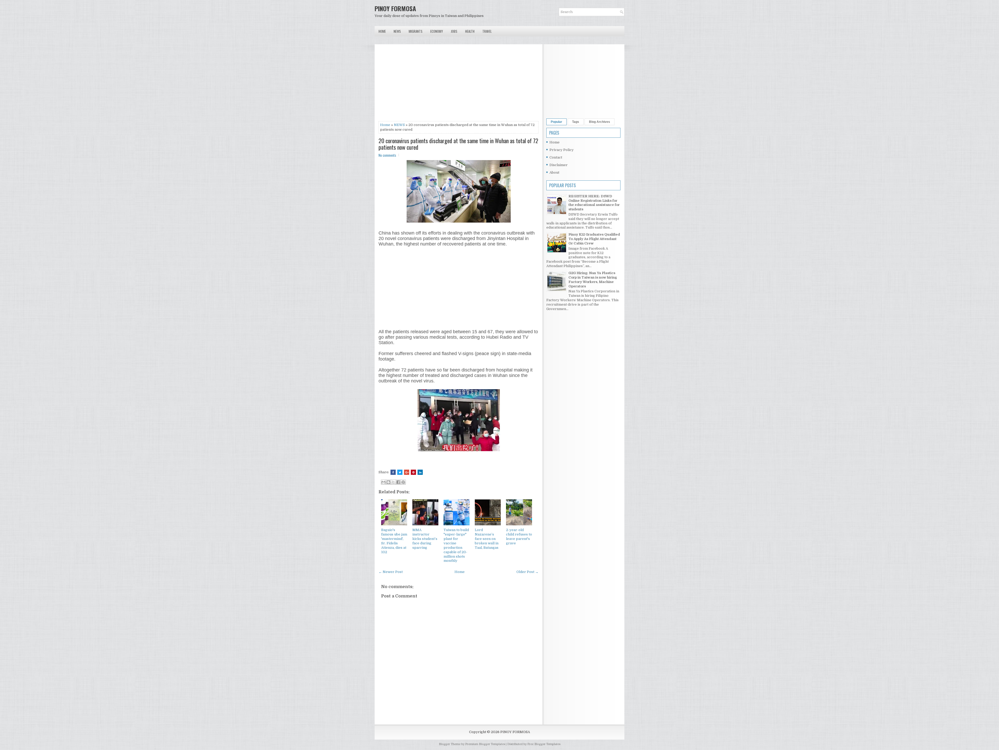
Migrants (415, 31)
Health (470, 31)
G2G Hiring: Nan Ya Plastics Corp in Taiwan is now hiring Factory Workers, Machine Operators (592, 279)
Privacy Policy (561, 150)
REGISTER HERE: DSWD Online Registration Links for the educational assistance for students (594, 202)
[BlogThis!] (388, 482)
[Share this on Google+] (406, 472)
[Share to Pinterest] (403, 482)
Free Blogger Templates (543, 744)
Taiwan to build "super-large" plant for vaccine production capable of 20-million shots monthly (456, 545)
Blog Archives (599, 122)
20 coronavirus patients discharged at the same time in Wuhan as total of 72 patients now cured (458, 143)
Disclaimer (558, 165)
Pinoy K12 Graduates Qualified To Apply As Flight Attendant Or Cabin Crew (594, 238)
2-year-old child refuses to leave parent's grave (519, 536)
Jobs (454, 31)
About (554, 172)
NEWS (399, 125)
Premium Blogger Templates (485, 744)
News (397, 31)
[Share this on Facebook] (393, 472)
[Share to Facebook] (398, 482)
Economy (436, 31)
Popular (556, 122)
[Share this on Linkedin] (420, 472)
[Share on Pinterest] (413, 472)
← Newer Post (391, 572)
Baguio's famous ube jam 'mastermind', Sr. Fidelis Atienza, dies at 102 (394, 541)
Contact (555, 157)
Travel (487, 31)
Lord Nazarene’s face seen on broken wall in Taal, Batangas (486, 539)
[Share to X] (393, 482)
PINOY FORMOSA (395, 8)
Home (382, 31)
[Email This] (383, 482)
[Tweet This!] (399, 472)
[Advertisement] (459, 84)
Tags (575, 122)
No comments (387, 155)
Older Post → (527, 572)
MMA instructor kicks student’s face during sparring (424, 539)
